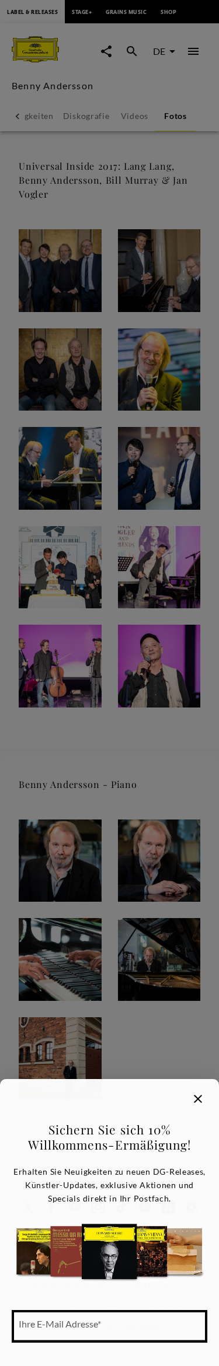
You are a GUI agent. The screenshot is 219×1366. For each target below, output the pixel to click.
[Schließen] (198, 1099)
